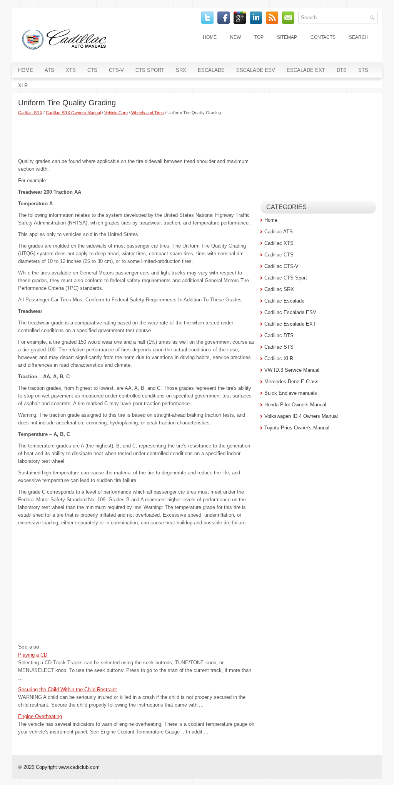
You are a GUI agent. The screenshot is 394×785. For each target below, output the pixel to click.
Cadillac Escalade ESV (290, 312)
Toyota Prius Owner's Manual (296, 428)
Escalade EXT (306, 70)
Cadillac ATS (278, 232)
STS (363, 70)
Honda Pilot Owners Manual (295, 404)
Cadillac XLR (278, 358)
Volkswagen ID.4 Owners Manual (301, 416)
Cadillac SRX (30, 112)
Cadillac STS (279, 347)
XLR (23, 85)
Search (359, 37)
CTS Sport (149, 70)
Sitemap (287, 37)
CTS (92, 70)
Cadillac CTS (279, 255)
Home (210, 37)
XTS (71, 70)
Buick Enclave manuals (290, 393)
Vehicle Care (116, 112)
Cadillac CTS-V (281, 266)
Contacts (323, 37)
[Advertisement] (136, 136)
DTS (342, 70)
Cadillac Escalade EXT (290, 324)
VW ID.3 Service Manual (291, 370)
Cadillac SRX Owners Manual (73, 112)
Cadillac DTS (279, 335)
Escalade (211, 70)
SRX (181, 70)
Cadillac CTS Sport (285, 278)
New (235, 37)
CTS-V (116, 70)
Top (259, 37)
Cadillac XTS (279, 243)
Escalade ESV (255, 70)
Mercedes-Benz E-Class (291, 381)
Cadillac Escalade (284, 301)
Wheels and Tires (147, 112)
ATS (49, 70)
